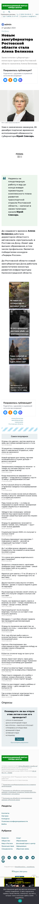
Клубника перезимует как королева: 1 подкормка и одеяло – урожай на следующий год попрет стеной (17, 541)
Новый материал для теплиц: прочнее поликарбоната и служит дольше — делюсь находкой (17, 459)
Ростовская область (16, 424)
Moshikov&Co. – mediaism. (25, 867)
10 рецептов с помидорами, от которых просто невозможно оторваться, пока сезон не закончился (18, 450)
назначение (19, 422)
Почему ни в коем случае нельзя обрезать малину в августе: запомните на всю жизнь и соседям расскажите (19, 496)
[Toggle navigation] (4, 11)
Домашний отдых (13, 730)
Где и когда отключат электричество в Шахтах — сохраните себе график (18, 694)
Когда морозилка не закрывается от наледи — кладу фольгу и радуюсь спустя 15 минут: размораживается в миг (19, 477)
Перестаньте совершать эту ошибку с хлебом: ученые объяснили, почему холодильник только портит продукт (17, 677)
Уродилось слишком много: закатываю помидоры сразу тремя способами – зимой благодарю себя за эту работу (19, 566)
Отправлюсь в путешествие (16, 728)
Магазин (5, 816)
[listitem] (5, 80)
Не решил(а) (10, 735)
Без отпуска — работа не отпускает (19, 725)
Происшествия (8, 846)
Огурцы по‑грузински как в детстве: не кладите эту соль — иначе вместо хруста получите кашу (19, 628)
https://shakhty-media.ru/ (28, 766)
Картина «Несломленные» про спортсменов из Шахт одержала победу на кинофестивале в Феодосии (19, 646)
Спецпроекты (7, 849)
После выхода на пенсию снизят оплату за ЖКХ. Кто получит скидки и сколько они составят (19, 593)
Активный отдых (12, 733)
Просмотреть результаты (19, 742)
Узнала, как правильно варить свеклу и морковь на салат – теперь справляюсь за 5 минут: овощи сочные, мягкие (19, 603)
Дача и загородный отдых (16, 723)
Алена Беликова (17, 418)
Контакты (5, 813)
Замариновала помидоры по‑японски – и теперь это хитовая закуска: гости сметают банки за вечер (18, 468)
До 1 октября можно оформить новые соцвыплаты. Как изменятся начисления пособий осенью (18, 550)
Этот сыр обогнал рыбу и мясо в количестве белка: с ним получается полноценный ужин (17, 637)
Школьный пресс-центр (25, 843)
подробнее (15, 891)
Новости (5, 838)
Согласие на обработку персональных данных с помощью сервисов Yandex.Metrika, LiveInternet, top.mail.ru (19, 792)
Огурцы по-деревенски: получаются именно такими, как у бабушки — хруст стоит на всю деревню (18, 525)
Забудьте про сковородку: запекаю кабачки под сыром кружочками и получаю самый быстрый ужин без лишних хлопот (19, 514)
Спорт (18, 838)
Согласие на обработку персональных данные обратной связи (17, 799)
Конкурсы (5, 819)
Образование (21, 841)
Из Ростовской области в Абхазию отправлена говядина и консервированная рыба (19, 486)
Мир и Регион (7, 843)
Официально (21, 846)
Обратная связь (22, 849)
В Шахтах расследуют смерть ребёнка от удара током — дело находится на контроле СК (19, 686)
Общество (6, 841)
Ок (20, 901)
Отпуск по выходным (14, 720)
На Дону (5, 31)
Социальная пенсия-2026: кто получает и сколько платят (19, 533)
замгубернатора (17, 420)
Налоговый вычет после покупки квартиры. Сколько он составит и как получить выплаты (17, 612)
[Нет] (36, 895)
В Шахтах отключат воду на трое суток (18, 654)
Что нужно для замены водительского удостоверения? (17, 558)
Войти (4, 824)
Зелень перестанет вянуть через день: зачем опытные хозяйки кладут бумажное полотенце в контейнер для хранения (19, 661)
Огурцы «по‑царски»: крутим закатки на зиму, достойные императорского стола (18, 442)
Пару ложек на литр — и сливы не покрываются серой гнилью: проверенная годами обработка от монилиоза (19, 505)
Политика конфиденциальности (15, 821)
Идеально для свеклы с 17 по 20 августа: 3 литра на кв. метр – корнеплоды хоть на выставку (19, 575)
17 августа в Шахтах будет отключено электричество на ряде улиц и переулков (19, 669)
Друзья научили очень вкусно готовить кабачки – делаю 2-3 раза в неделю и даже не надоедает (19, 584)
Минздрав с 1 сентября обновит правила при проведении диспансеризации (18, 620)
